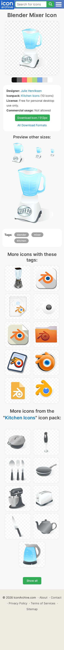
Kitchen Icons (30, 95)
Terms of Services (43, 603)
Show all (32, 580)
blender (21, 234)
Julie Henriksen (31, 91)
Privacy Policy (18, 603)
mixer (37, 234)
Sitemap (32, 609)
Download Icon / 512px (32, 117)
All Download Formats (32, 125)
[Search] (50, 4)
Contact (56, 597)
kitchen (21, 240)
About (43, 597)
